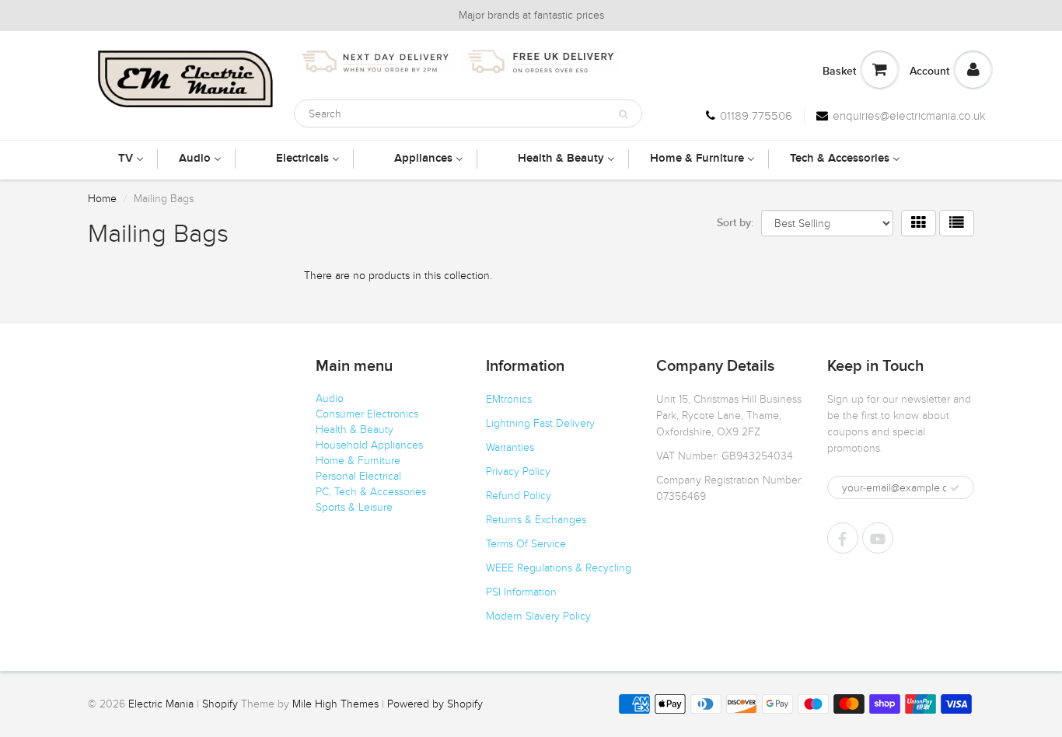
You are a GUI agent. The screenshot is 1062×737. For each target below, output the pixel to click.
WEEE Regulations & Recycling (558, 568)
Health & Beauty (354, 429)
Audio (330, 398)
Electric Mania (161, 704)
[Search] (623, 114)
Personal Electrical (358, 476)
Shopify (220, 704)
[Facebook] (842, 538)
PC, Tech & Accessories (371, 491)
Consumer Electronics (367, 414)
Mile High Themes (335, 704)
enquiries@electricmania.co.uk (909, 116)
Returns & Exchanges (536, 519)
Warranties (510, 447)
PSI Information (521, 592)
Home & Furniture (358, 460)
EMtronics (509, 399)
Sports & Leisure (354, 507)
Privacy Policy (518, 471)
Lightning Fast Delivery (540, 423)
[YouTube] (877, 538)
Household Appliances (369, 445)
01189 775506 (756, 116)
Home (102, 198)
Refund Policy (518, 495)
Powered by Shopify (435, 704)
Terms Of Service (526, 543)
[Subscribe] (954, 488)
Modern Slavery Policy (538, 616)
